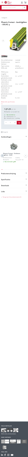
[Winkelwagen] (25, 2)
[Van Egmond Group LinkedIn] (2, 455)
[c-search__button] (24, 8)
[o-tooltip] (10, 123)
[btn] (19, 122)
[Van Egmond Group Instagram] (8, 455)
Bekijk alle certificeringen (8, 433)
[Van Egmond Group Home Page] (8, 2)
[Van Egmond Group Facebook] (5, 455)
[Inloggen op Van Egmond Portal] (22, 2)
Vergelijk (5, 132)
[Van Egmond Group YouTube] (12, 455)
